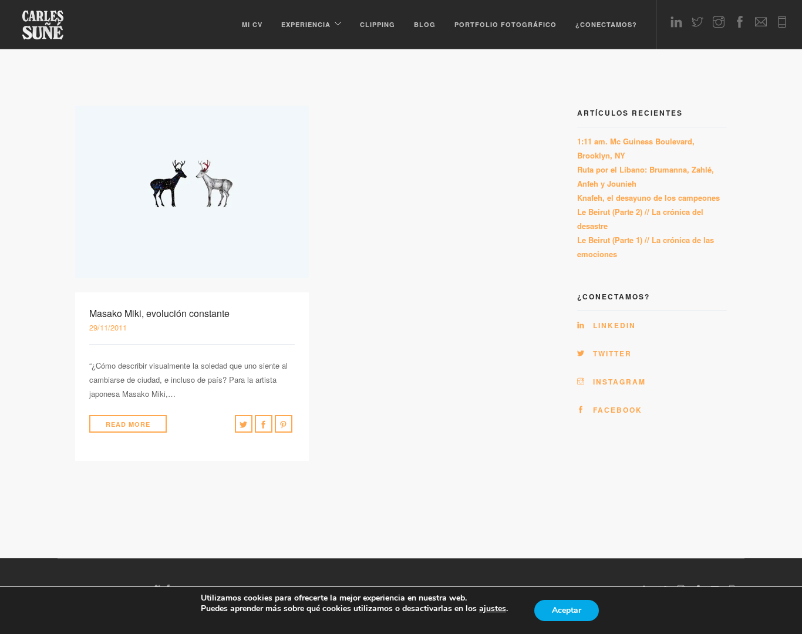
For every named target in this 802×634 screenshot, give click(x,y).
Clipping (377, 24)
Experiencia (306, 24)
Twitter (611, 353)
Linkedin (613, 325)
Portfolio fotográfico (505, 24)
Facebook (616, 409)
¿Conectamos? (606, 24)
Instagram (618, 381)
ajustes (492, 608)
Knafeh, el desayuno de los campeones (648, 197)
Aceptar (566, 610)
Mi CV (252, 24)
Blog (425, 24)
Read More (128, 424)
